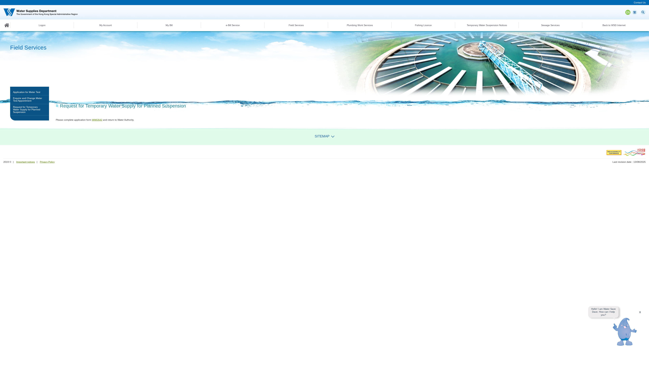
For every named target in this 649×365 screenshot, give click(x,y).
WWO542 (97, 119)
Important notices (25, 162)
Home (6, 25)
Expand (332, 136)
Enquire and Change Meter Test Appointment (27, 99)
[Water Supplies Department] (40, 12)
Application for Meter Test (26, 92)
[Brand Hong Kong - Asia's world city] (634, 152)
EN (627, 12)
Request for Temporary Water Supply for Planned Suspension (26, 110)
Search (643, 12)
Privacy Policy (47, 162)
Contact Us (640, 2)
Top (644, 360)
